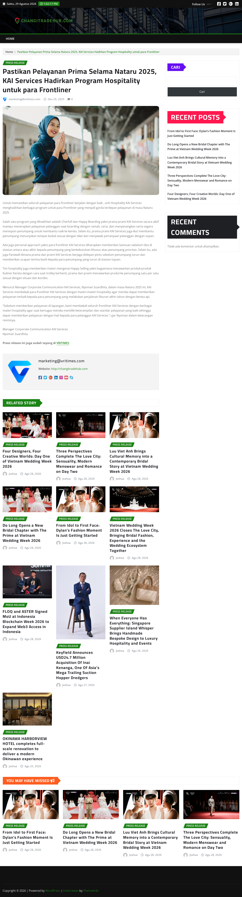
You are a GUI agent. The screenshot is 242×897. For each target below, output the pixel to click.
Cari (175, 67)
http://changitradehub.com (69, 369)
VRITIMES (63, 343)
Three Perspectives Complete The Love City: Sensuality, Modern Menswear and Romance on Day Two (79, 461)
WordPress (52, 891)
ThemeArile (91, 891)
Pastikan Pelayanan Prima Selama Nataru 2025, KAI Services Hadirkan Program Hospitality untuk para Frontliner (88, 52)
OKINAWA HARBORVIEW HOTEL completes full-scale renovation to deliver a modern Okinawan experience (25, 748)
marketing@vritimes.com (24, 99)
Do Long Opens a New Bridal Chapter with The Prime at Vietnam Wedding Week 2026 (25, 533)
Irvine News (71, 891)
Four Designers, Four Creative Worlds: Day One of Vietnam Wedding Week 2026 (27, 458)
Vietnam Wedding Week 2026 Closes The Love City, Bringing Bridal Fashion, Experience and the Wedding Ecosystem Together (134, 538)
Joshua (13, 473)
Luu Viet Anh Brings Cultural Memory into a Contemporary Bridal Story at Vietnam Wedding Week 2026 (134, 461)
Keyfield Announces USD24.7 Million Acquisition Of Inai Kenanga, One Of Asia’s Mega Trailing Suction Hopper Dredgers (77, 665)
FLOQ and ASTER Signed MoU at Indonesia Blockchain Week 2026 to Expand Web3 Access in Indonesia (26, 621)
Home (10, 39)
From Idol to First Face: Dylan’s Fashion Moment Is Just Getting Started (79, 530)
